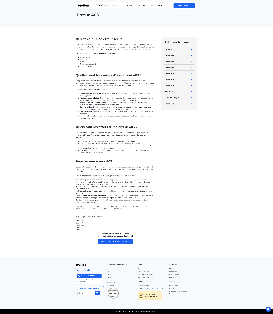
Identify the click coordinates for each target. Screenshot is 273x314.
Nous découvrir (156, 5)
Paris (108, 271)
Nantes (109, 277)
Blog (170, 269)
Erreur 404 (169, 74)
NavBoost (168, 92)
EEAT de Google (171, 98)
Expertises (103, 5)
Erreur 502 (169, 67)
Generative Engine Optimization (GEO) (150, 288)
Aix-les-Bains (111, 282)
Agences (115, 5)
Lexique (171, 277)
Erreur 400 (169, 104)
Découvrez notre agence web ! (114, 242)
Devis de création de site (145, 274)
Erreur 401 (169, 86)
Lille (108, 274)
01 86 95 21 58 (88, 276)
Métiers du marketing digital (178, 291)
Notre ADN (172, 288)
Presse (171, 294)
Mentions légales (151, 311)
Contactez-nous (183, 5)
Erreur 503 (169, 61)
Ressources (140, 5)
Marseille (109, 280)
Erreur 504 (169, 55)
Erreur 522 (169, 49)
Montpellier (110, 285)
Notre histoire (173, 285)
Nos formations (174, 274)
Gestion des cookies (138, 311)
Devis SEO (141, 269)
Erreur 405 (169, 80)
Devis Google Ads (143, 271)
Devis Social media (143, 277)
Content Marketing (144, 285)
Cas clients (128, 5)
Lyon (108, 269)
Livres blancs (173, 271)
